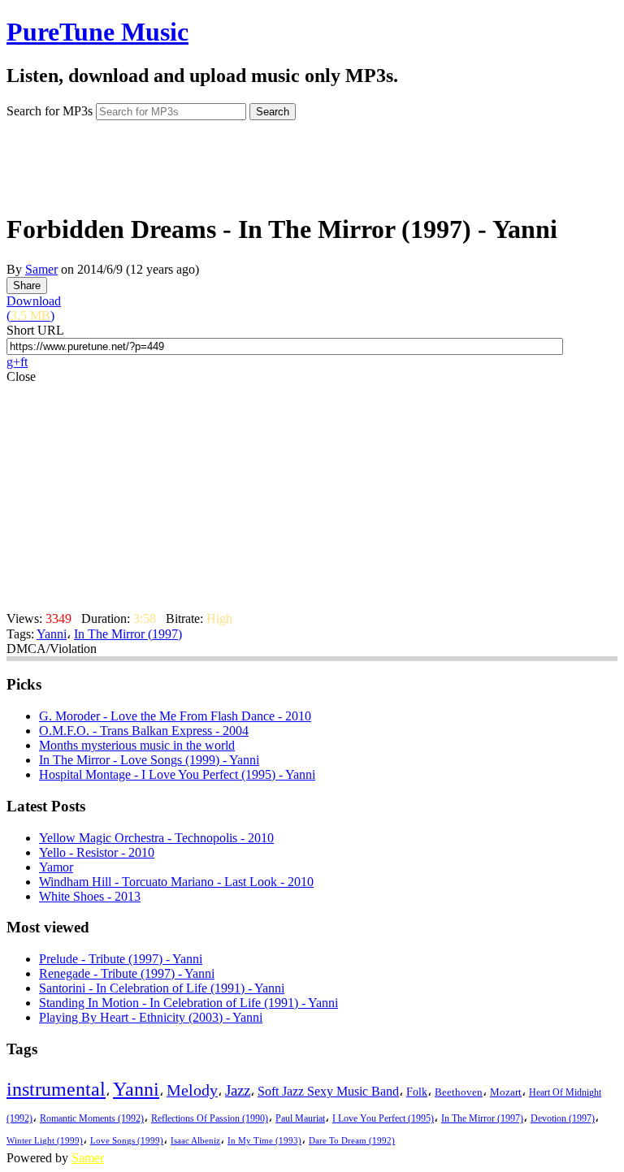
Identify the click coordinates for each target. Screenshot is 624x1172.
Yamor (56, 867)
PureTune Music (97, 31)
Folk (416, 1092)
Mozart (506, 1092)
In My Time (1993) (264, 1140)
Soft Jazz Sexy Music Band (328, 1091)
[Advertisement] (312, 160)
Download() (33, 308)
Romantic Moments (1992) (92, 1118)
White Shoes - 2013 (90, 896)
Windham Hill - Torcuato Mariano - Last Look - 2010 (176, 882)
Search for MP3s (49, 111)
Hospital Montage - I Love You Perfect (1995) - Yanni (177, 774)
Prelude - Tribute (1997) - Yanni (120, 959)
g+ (13, 362)
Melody (192, 1090)
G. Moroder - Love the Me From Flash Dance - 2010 (175, 716)
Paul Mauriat (300, 1119)
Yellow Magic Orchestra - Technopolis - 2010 (156, 838)
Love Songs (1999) (126, 1140)
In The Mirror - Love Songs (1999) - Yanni (149, 760)
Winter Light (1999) (44, 1140)
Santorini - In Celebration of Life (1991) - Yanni (161, 988)
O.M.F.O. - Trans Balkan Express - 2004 (144, 730)
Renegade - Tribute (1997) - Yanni (126, 973)
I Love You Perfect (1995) (383, 1119)
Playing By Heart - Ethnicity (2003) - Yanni (150, 1017)
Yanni (52, 634)
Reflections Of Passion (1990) (209, 1118)
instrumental (56, 1089)
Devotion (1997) (563, 1119)
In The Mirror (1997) (128, 634)
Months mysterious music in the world (137, 745)
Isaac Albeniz (195, 1140)
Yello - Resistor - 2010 (96, 852)
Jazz (237, 1090)
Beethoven (459, 1092)
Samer (41, 269)
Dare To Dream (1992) (352, 1140)
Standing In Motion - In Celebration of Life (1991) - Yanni (188, 1003)
